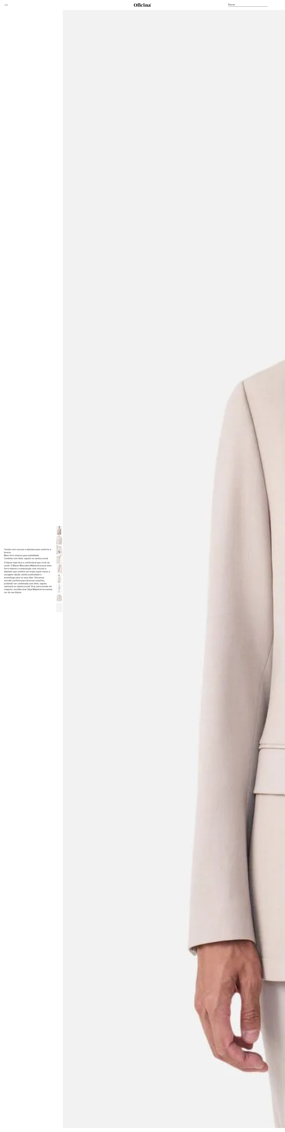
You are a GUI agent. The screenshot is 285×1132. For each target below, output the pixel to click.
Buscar (231, 4)
